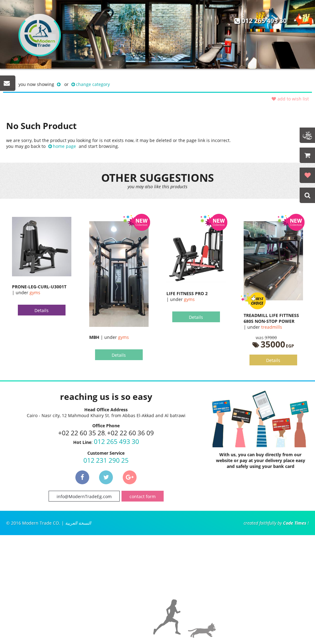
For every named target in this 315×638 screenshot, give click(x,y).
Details (41, 310)
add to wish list (293, 99)
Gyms (35, 292)
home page (64, 146)
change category (93, 84)
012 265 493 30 (264, 20)
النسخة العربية (78, 523)
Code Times (294, 523)
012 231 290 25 (106, 460)
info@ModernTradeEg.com (84, 496)
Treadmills (271, 327)
